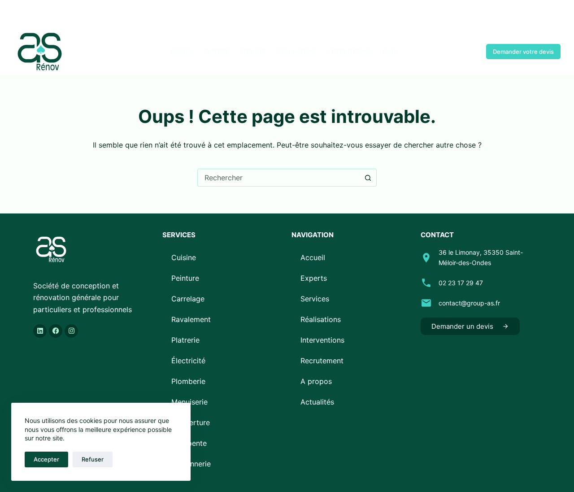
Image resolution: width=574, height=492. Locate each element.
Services (253, 51)
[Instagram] (43, 13)
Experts (216, 51)
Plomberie (188, 381)
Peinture (185, 278)
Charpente (189, 443)
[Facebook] (16, 13)
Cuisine (183, 257)
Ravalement (191, 319)
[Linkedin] (40, 331)
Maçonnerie (191, 463)
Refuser (93, 459)
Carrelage (187, 298)
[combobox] (278, 178)
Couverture (190, 422)
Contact (458, 51)
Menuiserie (189, 401)
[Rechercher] (557, 13)
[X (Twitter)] (30, 13)
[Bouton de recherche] (367, 177)
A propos (316, 381)
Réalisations (297, 51)
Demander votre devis (523, 51)
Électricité (188, 360)
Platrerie (185, 339)
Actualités (317, 401)
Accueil (181, 51)
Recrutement (322, 360)
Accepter (46, 459)
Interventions (349, 51)
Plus (390, 51)
